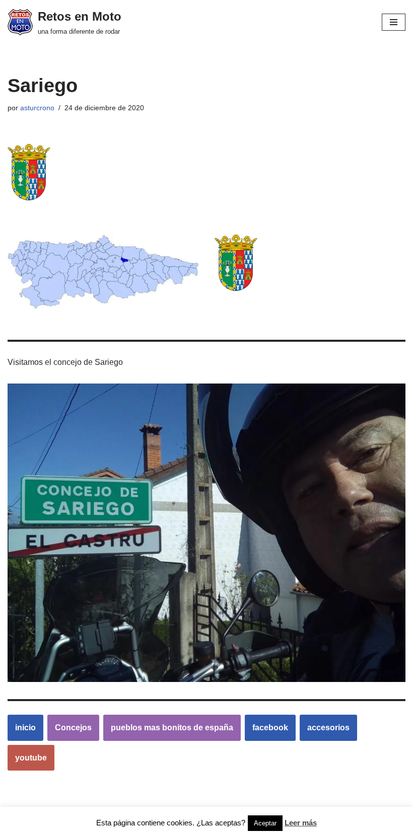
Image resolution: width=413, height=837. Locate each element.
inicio (25, 727)
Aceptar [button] (265, 823)
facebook (270, 727)
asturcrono (37, 108)
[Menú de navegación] (393, 22)
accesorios (328, 727)
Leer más (301, 822)
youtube (31, 757)
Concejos (73, 727)
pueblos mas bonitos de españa (172, 727)
